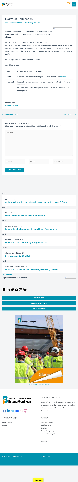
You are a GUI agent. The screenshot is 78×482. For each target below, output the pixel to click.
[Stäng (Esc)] (28, 467)
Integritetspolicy (47, 431)
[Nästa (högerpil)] (12, 470)
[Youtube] (16, 290)
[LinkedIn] (8, 290)
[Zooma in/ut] (4, 467)
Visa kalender (7, 274)
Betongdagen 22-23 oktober (18, 256)
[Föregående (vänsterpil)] (4, 470)
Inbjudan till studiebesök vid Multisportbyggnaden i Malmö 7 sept (36, 202)
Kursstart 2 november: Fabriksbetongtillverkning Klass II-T (32, 269)
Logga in (5, 425)
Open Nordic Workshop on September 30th (25, 215)
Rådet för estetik (11, 105)
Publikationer (46, 425)
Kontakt (44, 428)
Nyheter (37, 23)
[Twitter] (12, 290)
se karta (63, 77)
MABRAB (48, 456)
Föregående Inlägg (10, 114)
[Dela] (20, 467)
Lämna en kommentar (13, 23)
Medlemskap (7, 422)
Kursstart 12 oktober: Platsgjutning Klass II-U (26, 242)
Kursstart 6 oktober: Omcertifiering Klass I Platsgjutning (31, 229)
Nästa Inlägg (70, 114)
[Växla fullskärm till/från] (12, 467)
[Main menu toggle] (74, 4)
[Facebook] (4, 290)
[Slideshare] (25, 290)
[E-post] (21, 290)
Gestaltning (28, 23)
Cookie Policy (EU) (48, 434)
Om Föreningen (47, 422)
